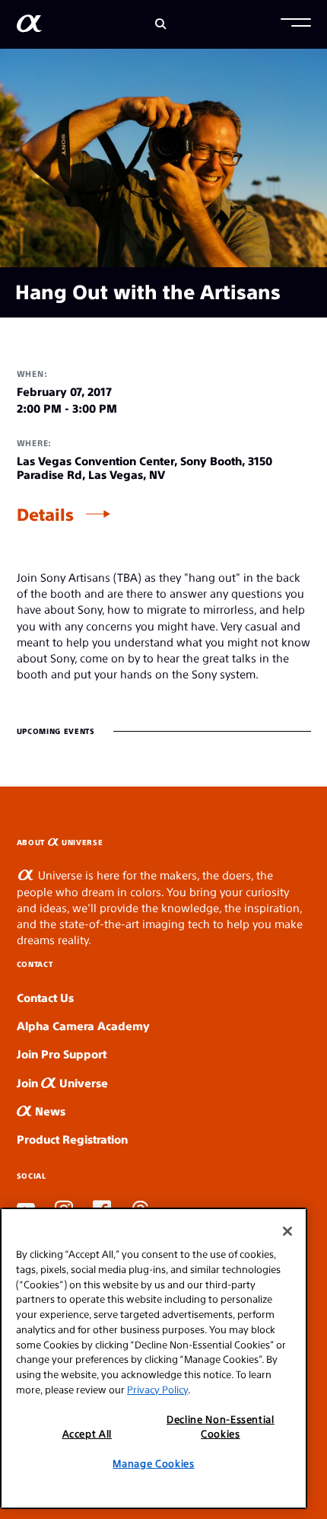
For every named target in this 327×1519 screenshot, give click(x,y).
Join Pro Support (61, 1053)
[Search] (161, 24)
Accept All (87, 1433)
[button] (296, 24)
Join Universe (62, 1082)
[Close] (287, 1231)
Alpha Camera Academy (83, 1025)
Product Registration (72, 1138)
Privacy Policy (157, 1389)
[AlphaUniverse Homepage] (29, 26)
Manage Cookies (153, 1463)
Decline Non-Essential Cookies (221, 1425)
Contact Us (45, 997)
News (48, 1110)
